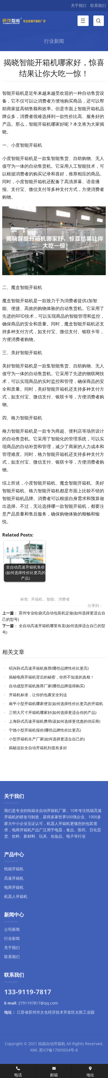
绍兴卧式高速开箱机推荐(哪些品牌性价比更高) (49, 668)
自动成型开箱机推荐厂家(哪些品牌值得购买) (47, 685)
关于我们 (78, 5)
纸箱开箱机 (14, 868)
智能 (50, 599)
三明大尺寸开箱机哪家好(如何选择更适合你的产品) (52, 712)
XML (34, 1050)
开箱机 (37, 599)
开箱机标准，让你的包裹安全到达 (38, 694)
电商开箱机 (21, 829)
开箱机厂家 (56, 810)
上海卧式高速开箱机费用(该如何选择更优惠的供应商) (54, 721)
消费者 (64, 599)
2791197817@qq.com (38, 1003)
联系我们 (98, 5)
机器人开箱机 (58, 823)
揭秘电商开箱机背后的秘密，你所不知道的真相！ (51, 677)
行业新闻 (12, 938)
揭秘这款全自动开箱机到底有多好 (38, 747)
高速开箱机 (14, 878)
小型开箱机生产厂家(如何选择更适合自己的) (47, 739)
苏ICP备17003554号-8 (58, 1050)
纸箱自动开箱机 (51, 1043)
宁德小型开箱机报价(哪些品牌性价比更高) (45, 730)
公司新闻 (12, 929)
